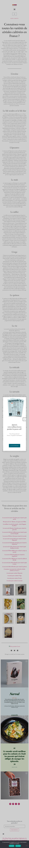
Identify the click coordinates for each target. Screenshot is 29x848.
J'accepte (11, 845)
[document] (14, 424)
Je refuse (18, 845)
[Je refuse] (27, 845)
